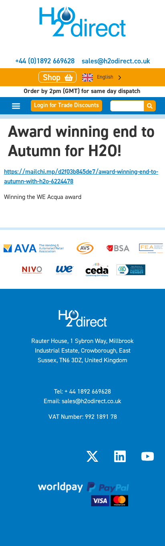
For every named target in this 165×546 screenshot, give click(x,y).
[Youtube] (148, 456)
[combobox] (127, 106)
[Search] (150, 106)
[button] (16, 105)
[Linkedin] (120, 456)
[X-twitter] (92, 456)
